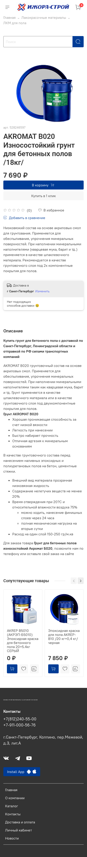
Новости (12, 838)
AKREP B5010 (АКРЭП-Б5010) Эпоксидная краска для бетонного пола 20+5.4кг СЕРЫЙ (22, 640)
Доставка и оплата (20, 822)
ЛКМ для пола (14, 23)
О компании (15, 798)
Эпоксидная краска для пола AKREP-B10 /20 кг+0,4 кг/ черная (64, 636)
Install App (17, 771)
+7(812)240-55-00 (19, 719)
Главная (9, 17)
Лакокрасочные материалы (43, 17)
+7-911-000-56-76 (19, 725)
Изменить (42, 291)
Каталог (11, 806)
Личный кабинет (18, 830)
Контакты (13, 814)
